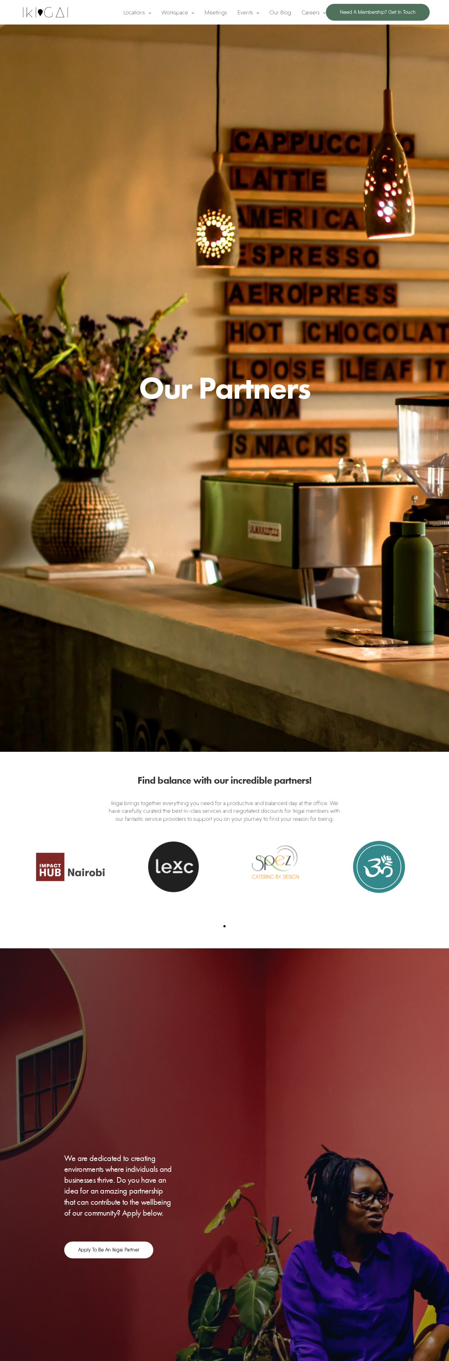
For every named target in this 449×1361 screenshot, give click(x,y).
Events (245, 12)
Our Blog (280, 12)
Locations (134, 12)
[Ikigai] (45, 12)
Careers (311, 12)
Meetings (216, 12)
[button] (108, 1250)
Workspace (174, 12)
